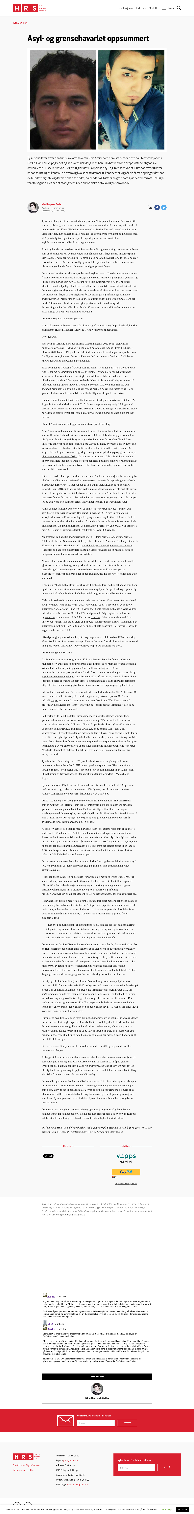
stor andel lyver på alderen (62, 604)
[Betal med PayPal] (126, 1172)
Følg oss (141, 8)
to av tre (95, 617)
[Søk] (179, 8)
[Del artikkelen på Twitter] (164, 207)
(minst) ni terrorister (96, 508)
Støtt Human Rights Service (26, 1465)
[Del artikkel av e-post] (150, 207)
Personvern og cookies (23, 1470)
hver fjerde (95, 608)
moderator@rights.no (74, 1215)
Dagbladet (82, 512)
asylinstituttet (96, 573)
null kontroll (109, 238)
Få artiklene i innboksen (94, 1416)
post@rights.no (70, 1461)
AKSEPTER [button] (182, 1509)
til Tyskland (59, 343)
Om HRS (153, 8)
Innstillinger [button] (167, 1509)
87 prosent (110, 604)
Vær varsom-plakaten (77, 1485)
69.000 (133, 692)
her (99, 1131)
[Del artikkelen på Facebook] (157, 207)
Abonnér (127, 1423)
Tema (171, 8)
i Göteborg (80, 645)
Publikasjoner (125, 8)
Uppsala (94, 645)
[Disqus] (97, 1254)
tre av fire (107, 625)
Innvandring (20, 23)
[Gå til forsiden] (26, 1456)
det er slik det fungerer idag (83, 750)
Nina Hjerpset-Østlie (51, 204)
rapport (54, 700)
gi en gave (134, 1127)
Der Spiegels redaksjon (75, 817)
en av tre (50, 617)
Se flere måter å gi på (124, 1183)
